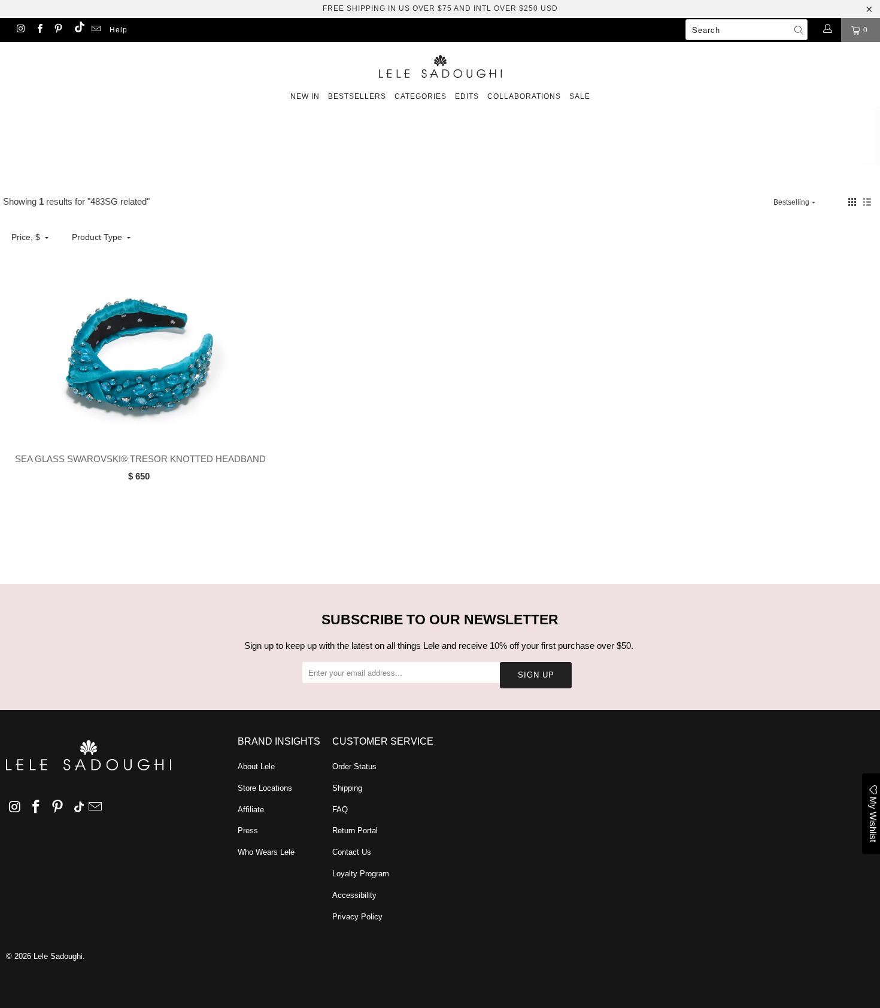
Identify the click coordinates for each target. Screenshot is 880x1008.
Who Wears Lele (266, 852)
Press (248, 830)
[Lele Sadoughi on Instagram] (20, 30)
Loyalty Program (360, 873)
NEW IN (305, 96)
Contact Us (351, 852)
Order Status (354, 766)
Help (119, 30)
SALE (579, 96)
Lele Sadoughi (58, 956)
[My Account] (827, 30)
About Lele (256, 766)
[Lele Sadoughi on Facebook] (39, 30)
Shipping (347, 788)
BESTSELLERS (357, 96)
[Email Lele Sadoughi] (95, 30)
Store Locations (265, 788)
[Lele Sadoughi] (440, 64)
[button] (852, 202)
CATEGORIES (421, 96)
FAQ (340, 809)
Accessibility (354, 895)
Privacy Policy (357, 916)
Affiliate (251, 809)
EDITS (467, 96)
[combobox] (746, 29)
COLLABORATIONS (524, 96)
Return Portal (355, 830)
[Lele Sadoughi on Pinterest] (58, 30)
